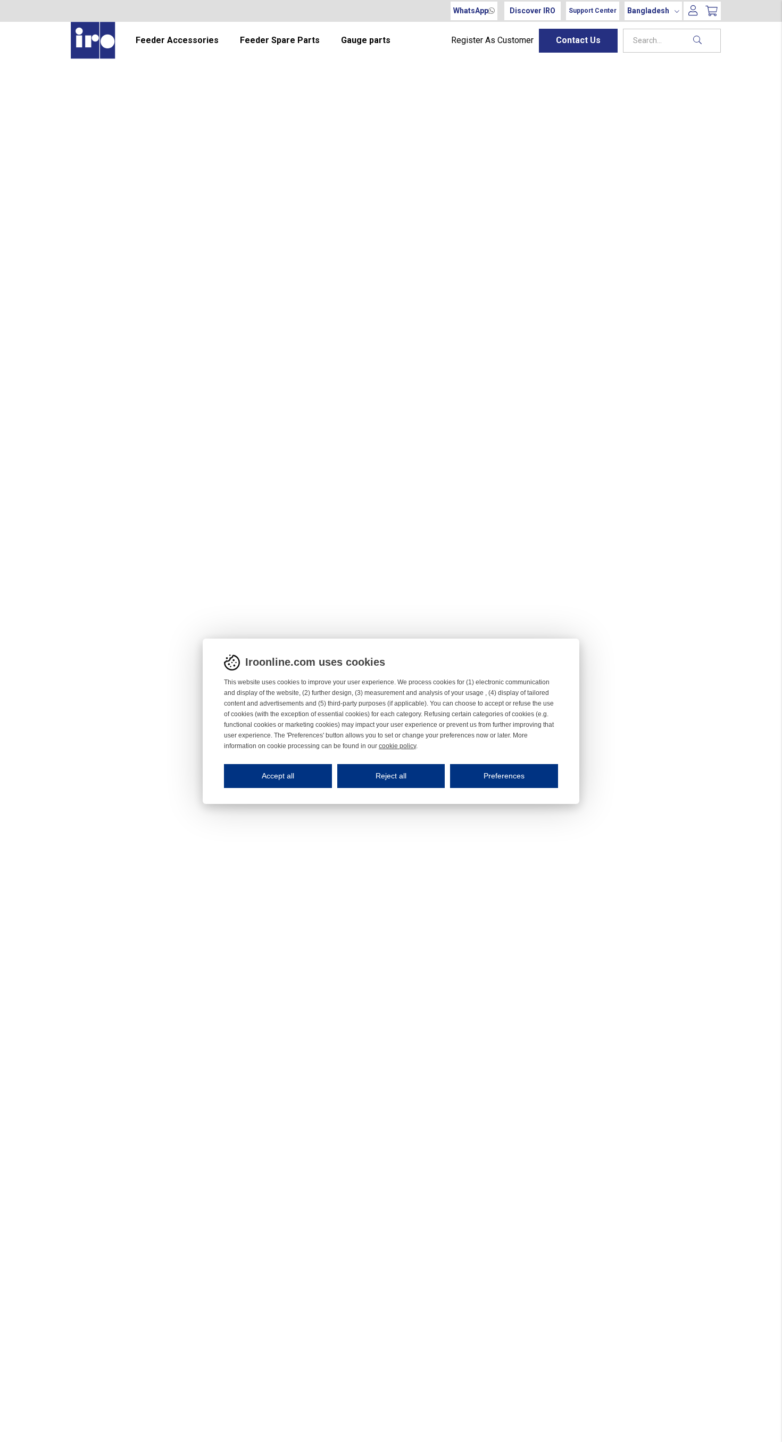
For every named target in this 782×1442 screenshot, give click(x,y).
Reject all (391, 776)
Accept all (278, 776)
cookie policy (397, 746)
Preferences (504, 776)
